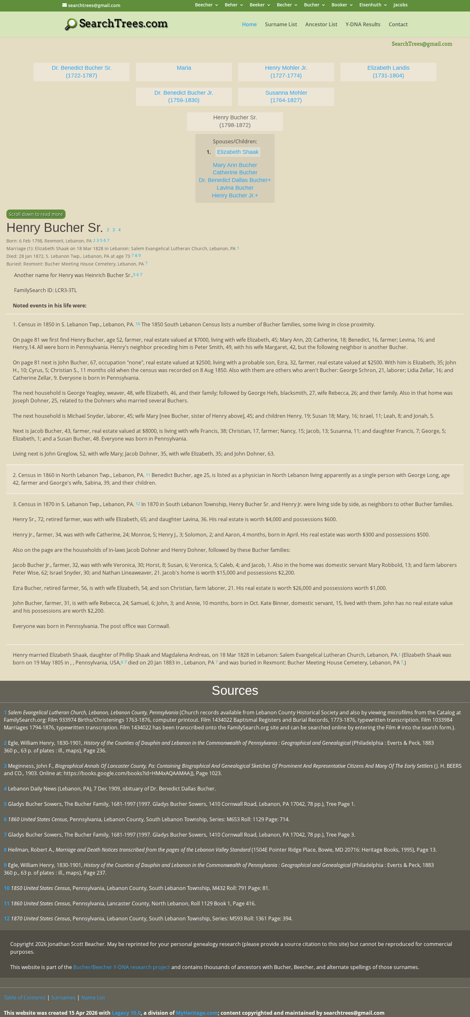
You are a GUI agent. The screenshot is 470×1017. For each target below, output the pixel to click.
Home (249, 25)
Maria (184, 68)
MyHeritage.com (197, 1012)
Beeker (257, 5)
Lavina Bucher (235, 188)
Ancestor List (321, 25)
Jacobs (401, 5)
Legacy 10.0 (126, 1012)
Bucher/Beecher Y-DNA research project (121, 967)
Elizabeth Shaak (238, 152)
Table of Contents (25, 997)
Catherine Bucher (235, 172)
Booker (339, 5)
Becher (284, 5)
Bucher (311, 5)
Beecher (204, 5)
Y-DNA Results (363, 25)
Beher (231, 5)
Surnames (63, 997)
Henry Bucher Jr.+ (235, 195)
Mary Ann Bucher (235, 165)
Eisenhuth (370, 5)
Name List (93, 997)
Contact (398, 25)
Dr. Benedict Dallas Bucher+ (235, 180)
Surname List (281, 25)
